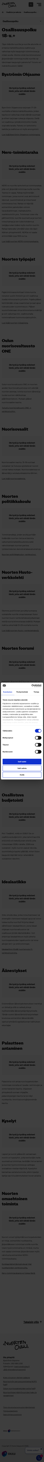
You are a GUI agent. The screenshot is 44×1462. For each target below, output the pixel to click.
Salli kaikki (22, 762)
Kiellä (22, 775)
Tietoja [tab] (36, 692)
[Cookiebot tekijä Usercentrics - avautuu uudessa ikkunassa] (31, 685)
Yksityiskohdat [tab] (22, 692)
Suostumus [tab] (7, 692)
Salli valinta (22, 768)
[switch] (38, 738)
